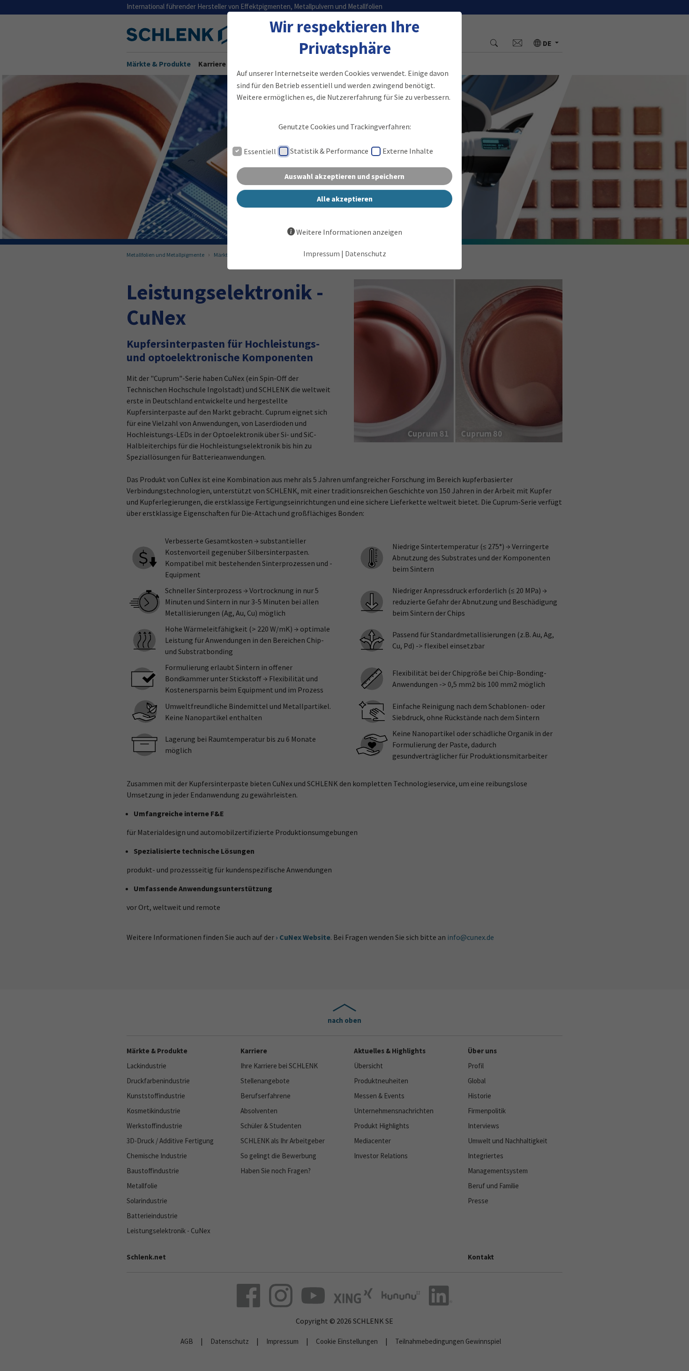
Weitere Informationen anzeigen (349, 232)
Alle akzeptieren (345, 198)
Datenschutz (365, 253)
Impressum (321, 253)
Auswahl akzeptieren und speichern (344, 176)
